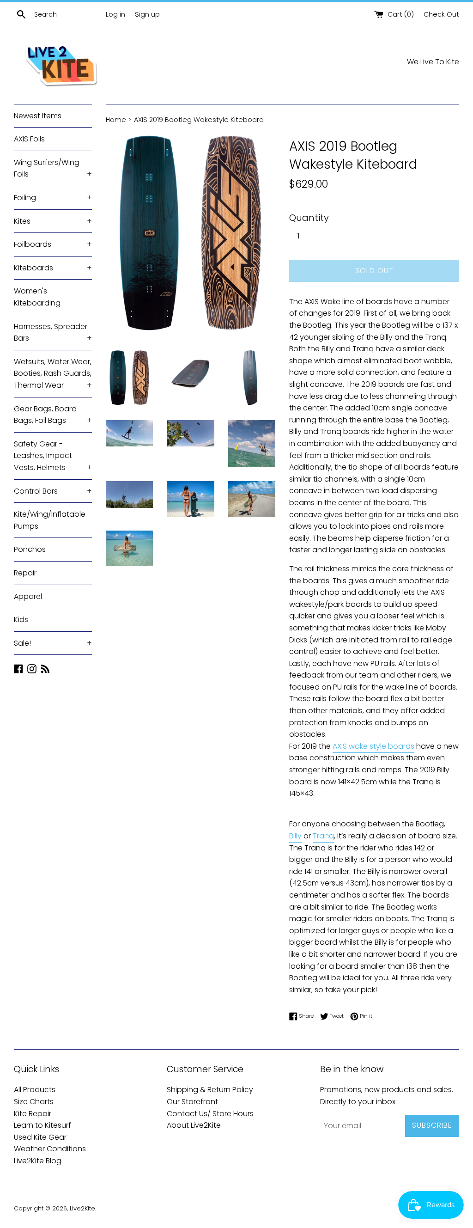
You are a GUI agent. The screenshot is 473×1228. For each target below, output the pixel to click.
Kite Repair (32, 1113)
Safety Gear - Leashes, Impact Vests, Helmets (53, 456)
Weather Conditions (50, 1148)
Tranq (323, 836)
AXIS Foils (29, 139)
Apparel (28, 596)
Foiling (53, 197)
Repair (25, 573)
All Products (34, 1089)
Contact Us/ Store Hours (210, 1113)
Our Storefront (192, 1101)
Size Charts (34, 1101)
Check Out (441, 14)
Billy (295, 836)
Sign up (147, 14)
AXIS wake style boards (373, 746)
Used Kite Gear (40, 1137)
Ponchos (30, 549)
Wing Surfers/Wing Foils (53, 168)
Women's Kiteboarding (37, 297)
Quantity (309, 217)
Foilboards (53, 244)
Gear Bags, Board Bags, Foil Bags (53, 414)
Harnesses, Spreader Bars (53, 332)
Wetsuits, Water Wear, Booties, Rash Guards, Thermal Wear (53, 373)
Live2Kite (82, 1208)
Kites (53, 221)
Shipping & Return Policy (210, 1089)
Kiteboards (53, 268)
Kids (21, 619)
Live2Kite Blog (37, 1160)
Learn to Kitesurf (42, 1125)
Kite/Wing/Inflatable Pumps (49, 520)
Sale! (53, 643)
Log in (115, 14)
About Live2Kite (194, 1125)
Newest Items (37, 115)
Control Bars (53, 491)
